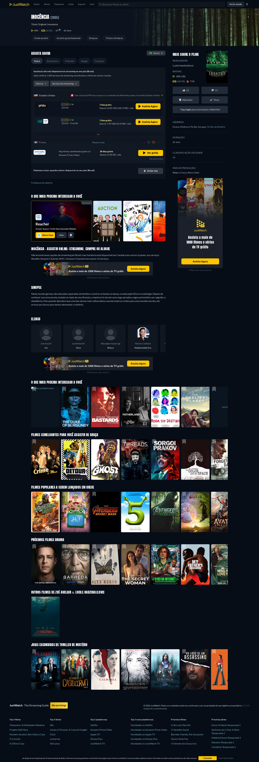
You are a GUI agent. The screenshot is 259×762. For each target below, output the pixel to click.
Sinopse (93, 38)
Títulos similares (114, 38)
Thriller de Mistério (216, 127)
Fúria (52, 734)
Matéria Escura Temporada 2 (226, 737)
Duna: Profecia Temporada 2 (226, 725)
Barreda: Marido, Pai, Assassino (187, 734)
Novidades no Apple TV (143, 734)
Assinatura (52, 61)
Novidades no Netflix (142, 725)
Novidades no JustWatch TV (145, 743)
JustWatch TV (97, 743)
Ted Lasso (55, 743)
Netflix (94, 725)
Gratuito (69, 61)
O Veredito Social (180, 729)
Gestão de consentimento (155, 708)
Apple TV (95, 734)
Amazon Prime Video (101, 729)
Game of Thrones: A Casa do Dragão (68, 729)
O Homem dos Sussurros (183, 743)
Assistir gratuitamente (68, 38)
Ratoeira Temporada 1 (222, 742)
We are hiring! (59, 705)
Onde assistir (41, 38)
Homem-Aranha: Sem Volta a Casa (27, 734)
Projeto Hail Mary (19, 729)
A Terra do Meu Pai (181, 725)
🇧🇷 (154, 53)
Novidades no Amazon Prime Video (149, 729)
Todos (37, 61)
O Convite (15, 738)
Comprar (99, 61)
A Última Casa (17, 743)
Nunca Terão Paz (179, 738)
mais (61, 235)
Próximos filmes (178, 719)
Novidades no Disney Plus (144, 738)
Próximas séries (218, 719)
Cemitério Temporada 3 (223, 747)
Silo (52, 725)
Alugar (84, 61)
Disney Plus (96, 738)
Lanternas (55, 738)
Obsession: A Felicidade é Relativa (27, 725)
